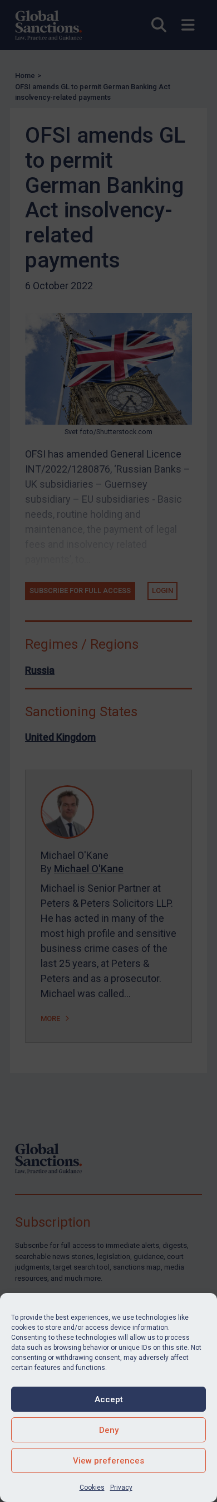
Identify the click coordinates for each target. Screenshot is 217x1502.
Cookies (92, 1487)
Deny (109, 1430)
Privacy (121, 1487)
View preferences (108, 1461)
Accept (109, 1399)
